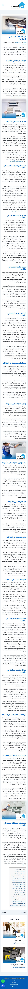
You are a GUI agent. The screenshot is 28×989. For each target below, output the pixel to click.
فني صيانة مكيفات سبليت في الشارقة (17, 905)
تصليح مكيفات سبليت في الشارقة (18, 878)
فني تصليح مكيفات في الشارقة (19, 884)
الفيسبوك (24, 865)
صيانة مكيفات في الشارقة (20, 872)
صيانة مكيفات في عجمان (17, 211)
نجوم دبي (20, 47)
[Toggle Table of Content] (23, 869)
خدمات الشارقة (16, 943)
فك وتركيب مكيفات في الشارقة (18, 888)
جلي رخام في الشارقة (19, 940)
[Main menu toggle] (2, 5)
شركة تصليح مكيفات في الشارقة (18, 882)
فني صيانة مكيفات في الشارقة (19, 903)
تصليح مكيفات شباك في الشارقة (18, 880)
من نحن (14, 981)
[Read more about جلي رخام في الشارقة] (14, 930)
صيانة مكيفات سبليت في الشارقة (18, 899)
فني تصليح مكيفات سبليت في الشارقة (17, 876)
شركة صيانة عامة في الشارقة (17, 964)
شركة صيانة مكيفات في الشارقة (18, 901)
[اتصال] (3, 986)
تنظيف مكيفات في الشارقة (19, 895)
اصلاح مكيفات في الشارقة (20, 893)
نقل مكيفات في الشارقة (20, 890)
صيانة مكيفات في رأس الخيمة (16, 97)
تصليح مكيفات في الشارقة (20, 874)
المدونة (14, 982)
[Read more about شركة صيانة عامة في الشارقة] (14, 954)
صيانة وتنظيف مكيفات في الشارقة (18, 897)
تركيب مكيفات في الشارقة (20, 886)
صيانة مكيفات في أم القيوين (16, 161)
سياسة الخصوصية (14, 984)
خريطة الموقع (14, 986)
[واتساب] (3, 981)
